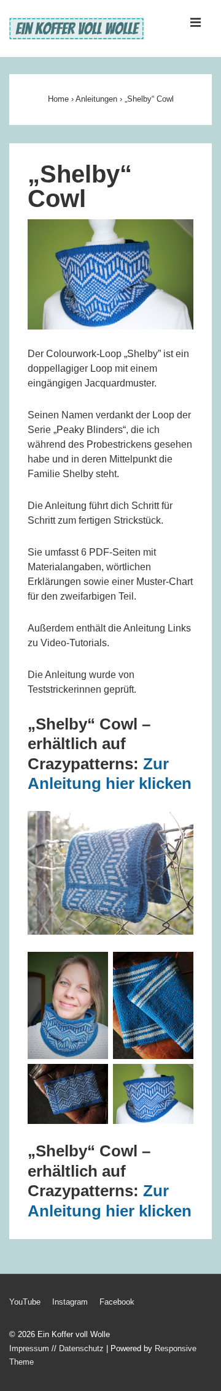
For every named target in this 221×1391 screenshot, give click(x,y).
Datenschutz (81, 1348)
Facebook (116, 1301)
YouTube (25, 1301)
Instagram (70, 1301)
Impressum (29, 1348)
